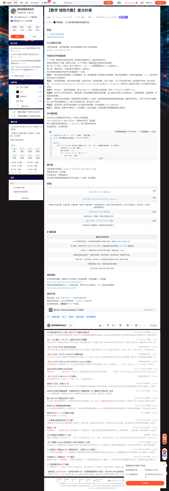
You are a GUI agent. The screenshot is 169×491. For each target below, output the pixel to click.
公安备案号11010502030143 (68, 483)
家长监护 (64, 486)
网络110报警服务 (72, 486)
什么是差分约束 (19, 188)
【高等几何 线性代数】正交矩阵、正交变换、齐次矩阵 (25, 134)
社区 (26, 3)
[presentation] (130, 350)
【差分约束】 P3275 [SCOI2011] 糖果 (99, 221)
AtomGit (36, 3)
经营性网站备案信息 (117, 483)
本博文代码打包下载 (55, 37)
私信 (34, 37)
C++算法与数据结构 (55, 34)
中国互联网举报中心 (85, 486)
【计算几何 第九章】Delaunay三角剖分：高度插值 (26, 128)
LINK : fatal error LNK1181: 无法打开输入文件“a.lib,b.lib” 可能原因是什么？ (26, 69)
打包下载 (123, 246)
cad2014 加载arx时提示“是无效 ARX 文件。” (25, 55)
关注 (70, 325)
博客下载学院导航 (17, 140)
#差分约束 (79, 317)
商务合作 (73, 480)
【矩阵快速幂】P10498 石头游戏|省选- (28, 116)
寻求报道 (81, 480)
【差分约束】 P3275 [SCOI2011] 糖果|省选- (29, 112)
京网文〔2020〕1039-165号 (101, 483)
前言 (12, 183)
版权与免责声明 (117, 486)
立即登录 (145, 483)
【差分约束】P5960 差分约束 (99, 192)
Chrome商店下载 (97, 486)
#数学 (71, 317)
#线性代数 (55, 317)
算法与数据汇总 (123, 241)
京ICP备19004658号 (84, 483)
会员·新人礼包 (130, 3)
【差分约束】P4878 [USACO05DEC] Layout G (99, 199)
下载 (21, 3)
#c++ (64, 317)
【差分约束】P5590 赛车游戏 (99, 212)
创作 (160, 3)
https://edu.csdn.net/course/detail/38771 (64, 282)
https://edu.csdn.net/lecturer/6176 (61, 288)
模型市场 (47, 3)
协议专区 (88, 480)
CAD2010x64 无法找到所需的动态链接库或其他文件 (26, 62)
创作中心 (149, 3)
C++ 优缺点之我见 (21, 76)
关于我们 (59, 480)
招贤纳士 (66, 480)
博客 (15, 3)
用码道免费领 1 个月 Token (126, 132)
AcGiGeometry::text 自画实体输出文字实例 (25, 49)
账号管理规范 (107, 486)
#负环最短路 (90, 317)
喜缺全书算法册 (93, 246)
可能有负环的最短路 (20, 192)
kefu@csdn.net (116, 480)
